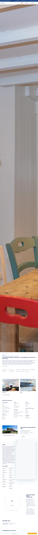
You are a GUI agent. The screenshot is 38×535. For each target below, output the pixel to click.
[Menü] (36, 3)
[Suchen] (15, 3)
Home (3, 353)
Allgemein (12, 506)
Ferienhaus (7, 353)
